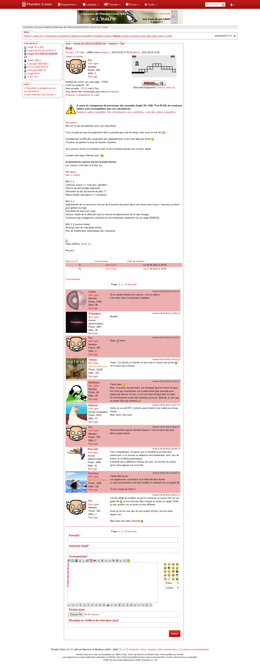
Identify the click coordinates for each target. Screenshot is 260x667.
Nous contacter (149, 649)
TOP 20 (27, 36)
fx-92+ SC (32, 76)
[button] (67, 4)
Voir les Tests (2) (166, 87)
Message (92, 76)
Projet (125, 36)
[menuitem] (67, 4)
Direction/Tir (65, 36)
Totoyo (92, 359)
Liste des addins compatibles (161, 112)
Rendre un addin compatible (91, 112)
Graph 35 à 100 (35, 47)
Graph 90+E (33, 73)
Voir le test (110, 265)
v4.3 (68, 649)
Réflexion (77, 36)
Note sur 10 (71, 261)
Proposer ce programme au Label (82, 95)
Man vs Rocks (72, 175)
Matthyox (94, 382)
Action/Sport (51, 36)
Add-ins (113, 43)
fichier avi (86, 244)
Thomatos (94, 313)
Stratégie (99, 36)
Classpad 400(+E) (36, 70)
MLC (161, 36)
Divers (108, 36)
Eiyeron (93, 405)
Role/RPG (88, 36)
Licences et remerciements (195, 649)
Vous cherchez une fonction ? (41, 94)
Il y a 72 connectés (130, 649)
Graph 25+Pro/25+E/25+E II (41, 50)
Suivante (132, 284)
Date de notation (136, 261)
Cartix (92, 291)
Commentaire (101, 261)
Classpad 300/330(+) (38, 63)
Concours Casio (138, 36)
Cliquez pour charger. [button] (99, 26)
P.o (90, 60)
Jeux (67, 43)
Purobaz (93, 473)
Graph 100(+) (34, 60)
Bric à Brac (152, 36)
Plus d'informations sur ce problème (125, 112)
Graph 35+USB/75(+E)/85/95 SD (90, 43)
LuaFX (169, 36)
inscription (112, 91)
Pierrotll (93, 449)
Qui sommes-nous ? (169, 649)
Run (122, 43)
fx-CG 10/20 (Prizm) (37, 67)
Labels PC (38, 36)
